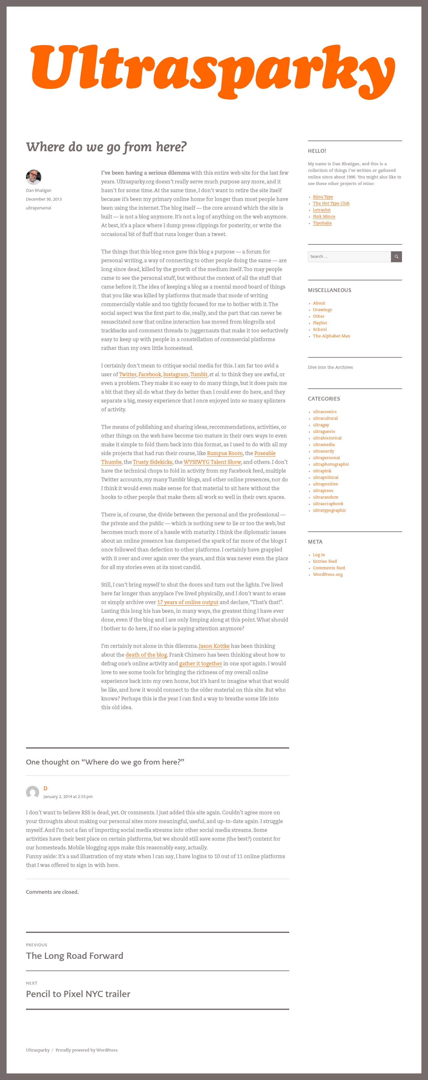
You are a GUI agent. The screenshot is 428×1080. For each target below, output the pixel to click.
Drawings (322, 310)
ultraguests (324, 432)
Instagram (175, 374)
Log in (319, 555)
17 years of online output (187, 602)
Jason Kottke (214, 646)
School (320, 330)
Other (319, 317)
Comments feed (329, 568)
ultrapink (322, 471)
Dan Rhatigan (38, 190)
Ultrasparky (38, 1050)
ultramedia (324, 445)
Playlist (320, 323)
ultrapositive (325, 484)
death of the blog (146, 655)
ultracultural (325, 419)
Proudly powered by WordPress (87, 1050)
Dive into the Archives (330, 368)
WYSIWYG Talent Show (212, 462)
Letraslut (322, 210)
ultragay (321, 425)
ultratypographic (329, 511)
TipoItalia (322, 223)
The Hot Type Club (331, 204)
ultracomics (325, 412)
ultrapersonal (38, 208)
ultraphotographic (331, 465)
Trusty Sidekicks (152, 462)
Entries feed (325, 562)
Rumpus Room (225, 453)
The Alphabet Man (331, 336)
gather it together (200, 664)
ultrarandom (325, 497)
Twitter (127, 374)
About (319, 303)
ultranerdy (323, 451)
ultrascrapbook (328, 504)
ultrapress (323, 491)
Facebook (149, 374)
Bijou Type (323, 197)
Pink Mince (324, 217)
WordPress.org (327, 575)
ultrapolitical (325, 478)
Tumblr (198, 374)
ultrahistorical (327, 438)
